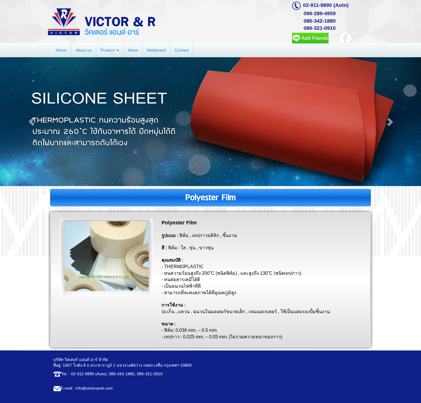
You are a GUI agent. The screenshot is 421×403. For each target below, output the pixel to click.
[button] (31, 121)
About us (84, 50)
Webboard (156, 50)
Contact (182, 50)
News (133, 50)
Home (61, 50)
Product (108, 50)
